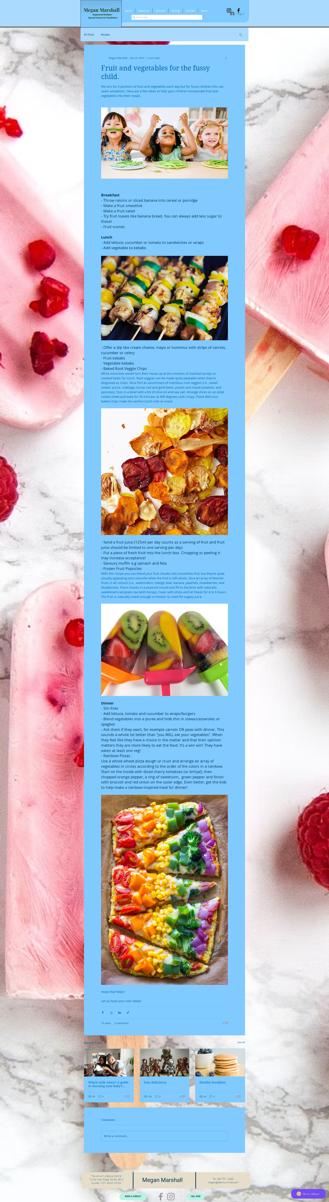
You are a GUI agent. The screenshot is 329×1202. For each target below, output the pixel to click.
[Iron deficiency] (164, 1062)
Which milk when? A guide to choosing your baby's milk (108, 1084)
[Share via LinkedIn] (119, 1012)
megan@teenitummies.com (223, 1182)
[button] (240, 34)
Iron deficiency (155, 1082)
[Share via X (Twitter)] (111, 1012)
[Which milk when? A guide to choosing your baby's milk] (109, 1062)
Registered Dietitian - (103, 14)
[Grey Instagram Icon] (171, 1197)
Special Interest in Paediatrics (103, 17)
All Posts (89, 34)
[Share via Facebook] (102, 1012)
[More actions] (226, 58)
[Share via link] (128, 1012)
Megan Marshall (102, 10)
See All (241, 1042)
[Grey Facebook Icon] (161, 1197)
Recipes (105, 34)
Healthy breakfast (212, 1082)
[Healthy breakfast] (220, 1062)
